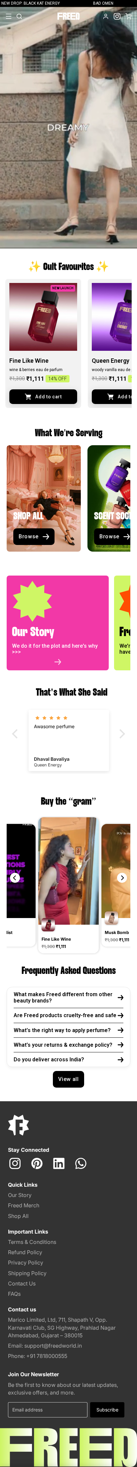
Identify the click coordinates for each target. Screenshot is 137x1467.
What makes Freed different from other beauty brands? (63, 997)
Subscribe (107, 1409)
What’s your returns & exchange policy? (63, 1045)
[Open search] (19, 16)
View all (68, 1079)
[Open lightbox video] (68, 886)
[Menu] (8, 16)
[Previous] (15, 878)
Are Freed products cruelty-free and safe (65, 1015)
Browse (29, 536)
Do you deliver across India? (49, 1059)
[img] (69, 718)
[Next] (122, 878)
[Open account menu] (105, 16)
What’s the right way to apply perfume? (62, 1030)
